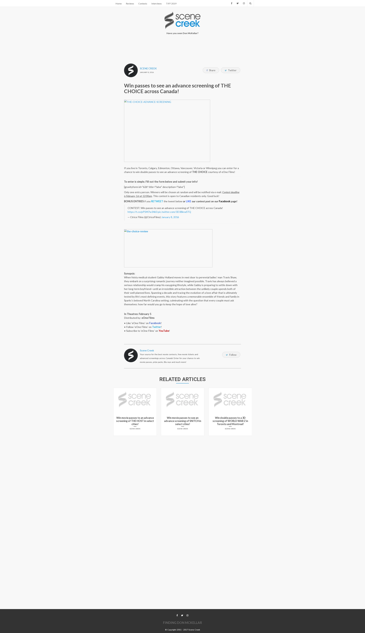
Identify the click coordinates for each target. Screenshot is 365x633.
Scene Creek (148, 68)
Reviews (130, 3)
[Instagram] (244, 3)
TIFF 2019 (171, 3)
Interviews (156, 3)
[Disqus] (182, 473)
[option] (135, 413)
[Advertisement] (182, 47)
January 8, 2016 (170, 217)
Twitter (232, 70)
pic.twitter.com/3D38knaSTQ (174, 211)
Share (212, 70)
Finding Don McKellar (182, 623)
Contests (142, 3)
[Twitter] (237, 3)
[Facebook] (231, 3)
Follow (233, 354)
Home (118, 3)
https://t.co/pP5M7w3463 (142, 211)
